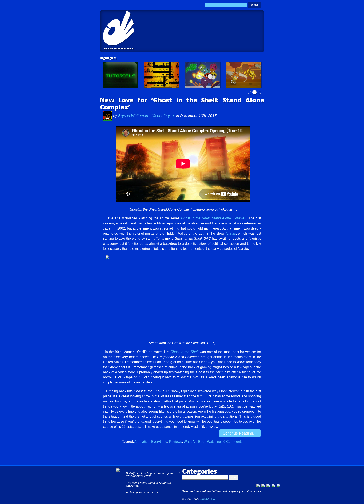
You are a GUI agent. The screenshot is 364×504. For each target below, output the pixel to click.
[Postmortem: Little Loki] (161, 75)
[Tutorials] (120, 75)
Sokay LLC (207, 498)
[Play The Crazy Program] (202, 75)
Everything (159, 441)
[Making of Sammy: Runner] (243, 75)
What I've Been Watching (202, 441)
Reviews (175, 441)
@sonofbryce (162, 116)
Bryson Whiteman (133, 116)
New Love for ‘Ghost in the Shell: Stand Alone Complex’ (182, 103)
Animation (142, 441)
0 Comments (232, 441)
